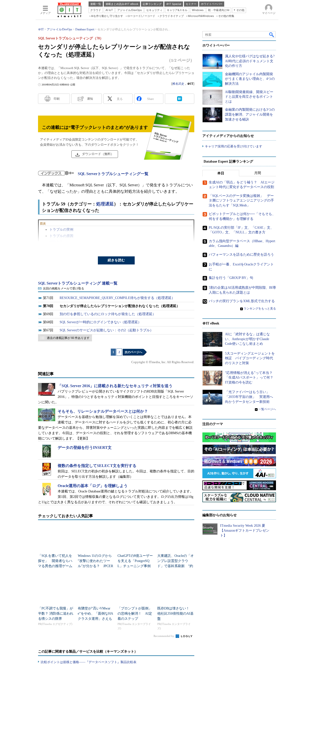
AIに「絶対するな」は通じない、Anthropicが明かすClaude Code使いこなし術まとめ (247, 339)
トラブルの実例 (61, 229)
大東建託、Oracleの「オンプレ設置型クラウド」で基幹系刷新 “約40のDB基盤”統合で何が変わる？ (175, 566)
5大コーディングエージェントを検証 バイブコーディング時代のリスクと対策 (250, 358)
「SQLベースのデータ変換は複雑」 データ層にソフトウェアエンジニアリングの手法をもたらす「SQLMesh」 (241, 200)
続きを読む (116, 260)
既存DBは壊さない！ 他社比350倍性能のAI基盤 (175, 614)
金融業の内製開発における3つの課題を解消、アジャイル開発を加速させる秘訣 (250, 114)
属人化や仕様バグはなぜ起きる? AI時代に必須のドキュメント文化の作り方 (250, 61)
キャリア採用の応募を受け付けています (233, 146)
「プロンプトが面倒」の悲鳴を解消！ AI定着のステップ (135, 614)
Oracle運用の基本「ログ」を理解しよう (93, 486)
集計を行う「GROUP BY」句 (231, 278)
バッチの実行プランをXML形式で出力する (242, 301)
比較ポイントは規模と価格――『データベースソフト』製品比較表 (88, 662)
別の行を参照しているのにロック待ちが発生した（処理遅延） (108, 314)
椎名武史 (178, 83)
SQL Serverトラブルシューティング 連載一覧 (78, 283)
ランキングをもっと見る (260, 308)
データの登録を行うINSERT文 (85, 447)
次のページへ (133, 352)
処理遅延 (105, 204)
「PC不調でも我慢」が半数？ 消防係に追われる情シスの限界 (55, 614)
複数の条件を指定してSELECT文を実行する (97, 466)
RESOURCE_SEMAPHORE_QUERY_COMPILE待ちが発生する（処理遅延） (117, 298)
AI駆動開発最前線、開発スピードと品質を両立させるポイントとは (249, 96)
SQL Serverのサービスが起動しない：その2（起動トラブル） (106, 330)
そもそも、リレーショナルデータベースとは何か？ (103, 411)
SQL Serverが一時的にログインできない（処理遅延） (100, 322)
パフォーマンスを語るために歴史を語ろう (241, 254)
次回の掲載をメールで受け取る (63, 288)
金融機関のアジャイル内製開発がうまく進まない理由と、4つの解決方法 (250, 78)
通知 (90, 98)
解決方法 (56, 242)
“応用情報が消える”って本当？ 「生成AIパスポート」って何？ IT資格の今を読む (251, 377)
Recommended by (164, 635)
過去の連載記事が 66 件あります (68, 338)
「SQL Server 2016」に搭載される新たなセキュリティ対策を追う (115, 386)
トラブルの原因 (61, 236)
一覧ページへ (267, 409)
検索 (271, 34)
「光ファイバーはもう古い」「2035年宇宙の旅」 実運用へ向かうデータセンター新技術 (249, 396)
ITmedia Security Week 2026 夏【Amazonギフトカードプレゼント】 (244, 530)
